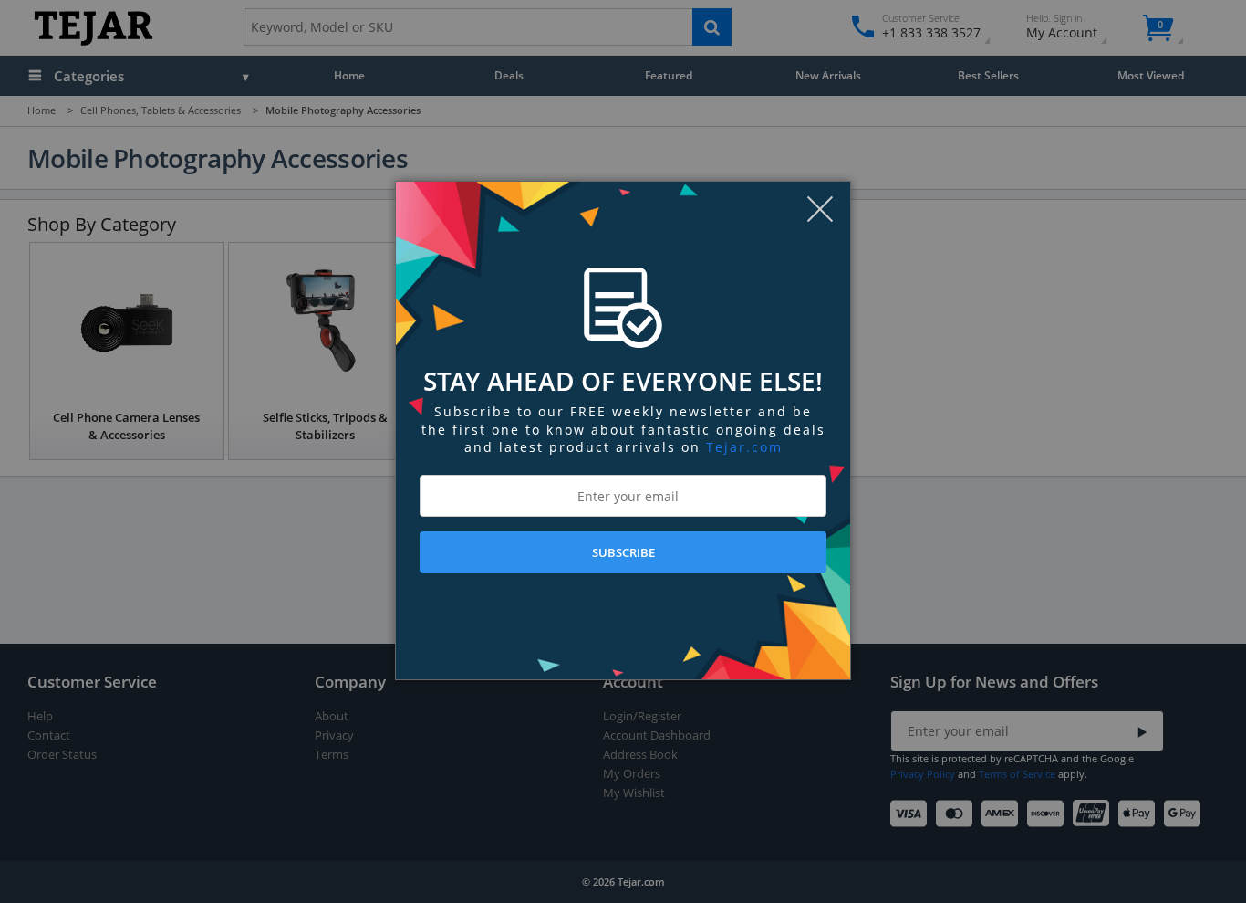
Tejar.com (744, 447)
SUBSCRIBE (623, 552)
